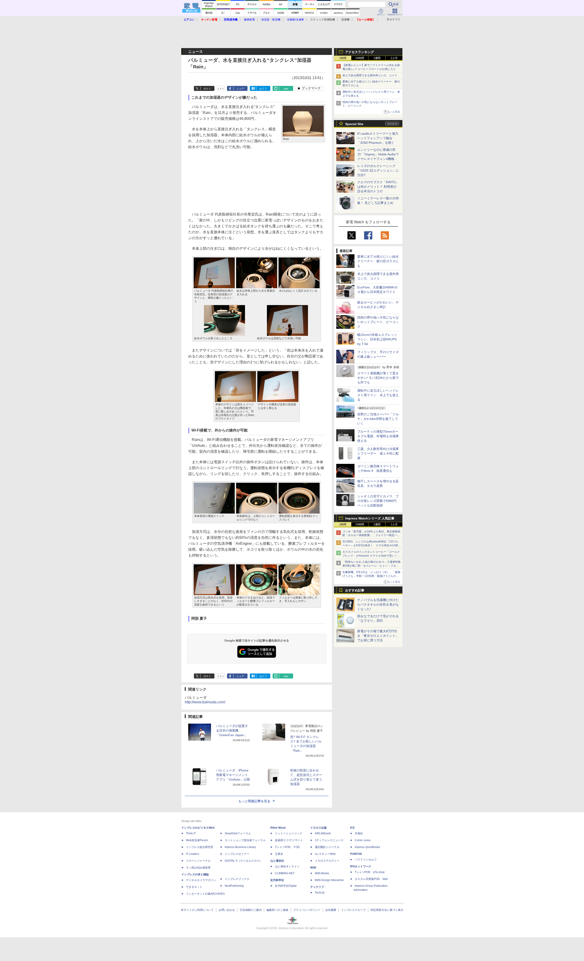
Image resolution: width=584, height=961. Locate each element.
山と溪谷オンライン (287, 866)
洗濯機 (345, 19)
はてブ (263, 88)
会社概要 (330, 910)
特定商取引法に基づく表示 (386, 910)
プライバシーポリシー (307, 910)
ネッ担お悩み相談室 (198, 867)
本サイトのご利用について (197, 910)
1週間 (377, 58)
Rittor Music (278, 827)
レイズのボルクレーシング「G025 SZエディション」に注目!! (378, 170)
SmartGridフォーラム (238, 833)
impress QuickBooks (367, 847)
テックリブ (317, 887)
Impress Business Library (240, 847)
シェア (240, 88)
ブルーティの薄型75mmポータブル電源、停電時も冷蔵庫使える (378, 436)
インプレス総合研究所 (199, 847)
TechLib (320, 892)
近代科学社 (277, 880)
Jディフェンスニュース (329, 840)
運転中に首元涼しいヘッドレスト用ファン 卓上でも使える (378, 395)
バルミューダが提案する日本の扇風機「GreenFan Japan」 (232, 730)
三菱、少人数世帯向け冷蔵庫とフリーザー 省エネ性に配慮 (378, 453)
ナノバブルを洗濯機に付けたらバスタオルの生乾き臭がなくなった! (378, 604)
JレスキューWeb (325, 854)
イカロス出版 (318, 827)
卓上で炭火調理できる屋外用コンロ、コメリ (369, 75)
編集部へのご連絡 (277, 910)
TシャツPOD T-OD (287, 847)
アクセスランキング (359, 52)
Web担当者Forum (197, 840)
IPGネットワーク (360, 866)
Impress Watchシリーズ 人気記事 (369, 518)
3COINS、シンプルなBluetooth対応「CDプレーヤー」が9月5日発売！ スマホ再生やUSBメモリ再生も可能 (371, 545)
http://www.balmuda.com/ (205, 702)
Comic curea (362, 840)
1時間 (342, 58)
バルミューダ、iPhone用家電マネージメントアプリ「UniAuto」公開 (233, 774)
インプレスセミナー (237, 854)
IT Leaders (192, 854)
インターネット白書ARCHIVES (205, 893)
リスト (220, 88)
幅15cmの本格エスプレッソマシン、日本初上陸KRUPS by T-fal (377, 339)
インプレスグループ (353, 910)
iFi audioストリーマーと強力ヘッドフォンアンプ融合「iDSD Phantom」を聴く (377, 138)
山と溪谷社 (277, 860)
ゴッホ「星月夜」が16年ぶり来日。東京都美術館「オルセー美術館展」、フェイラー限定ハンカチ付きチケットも (371, 535)
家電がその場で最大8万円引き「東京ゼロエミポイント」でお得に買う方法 (378, 635)
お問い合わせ (227, 910)
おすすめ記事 (354, 590)
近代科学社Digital (286, 885)
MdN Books (322, 873)
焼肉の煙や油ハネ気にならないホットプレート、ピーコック (378, 322)
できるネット (194, 887)
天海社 (359, 833)
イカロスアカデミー (327, 860)
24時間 (359, 58)
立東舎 (279, 854)
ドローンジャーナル (198, 860)
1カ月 (394, 58)
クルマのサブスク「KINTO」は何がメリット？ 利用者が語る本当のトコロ (378, 186)
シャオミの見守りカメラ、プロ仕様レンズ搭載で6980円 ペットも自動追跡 (378, 500)
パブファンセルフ (366, 859)
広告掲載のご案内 (251, 910)
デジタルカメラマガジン (201, 880)
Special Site (354, 124)
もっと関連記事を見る (254, 801)
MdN (313, 867)
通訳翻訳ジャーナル (327, 847)
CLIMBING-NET (285, 873)
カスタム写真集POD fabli (371, 879)
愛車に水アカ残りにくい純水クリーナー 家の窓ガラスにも (378, 261)
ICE (352, 827)
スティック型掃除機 (322, 19)
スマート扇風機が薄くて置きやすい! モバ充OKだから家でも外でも (378, 377)
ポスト (207, 88)
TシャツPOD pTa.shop (370, 872)
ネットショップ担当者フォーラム (245, 840)
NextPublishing (234, 885)
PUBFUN (356, 854)
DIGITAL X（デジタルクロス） (243, 860)
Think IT (191, 833)
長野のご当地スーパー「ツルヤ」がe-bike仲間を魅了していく (378, 418)
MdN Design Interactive (329, 880)
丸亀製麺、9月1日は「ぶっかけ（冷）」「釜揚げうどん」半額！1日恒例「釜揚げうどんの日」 (371, 575)
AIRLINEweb (323, 833)
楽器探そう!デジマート (289, 840)
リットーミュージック (288, 833)
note (286, 88)
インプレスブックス (237, 879)
